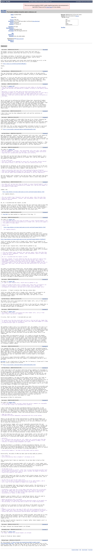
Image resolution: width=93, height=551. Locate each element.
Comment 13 (45, 346)
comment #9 (11, 281)
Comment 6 (45, 147)
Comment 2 (45, 84)
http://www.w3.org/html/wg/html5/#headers (14, 63)
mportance (11, 26)
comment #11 (11, 311)
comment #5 (11, 149)
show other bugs (35, 21)
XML (80, 549)
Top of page (90, 549)
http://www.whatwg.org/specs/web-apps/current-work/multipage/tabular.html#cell (23, 239)
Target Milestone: (10, 28)
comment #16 (11, 531)
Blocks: (12, 41)
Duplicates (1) (10, 38)
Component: (11, 21)
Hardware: (11, 24)
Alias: (12, 17)
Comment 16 (45, 524)
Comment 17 (45, 529)
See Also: (63, 27)
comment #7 (11, 219)
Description (45, 49)
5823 (15, 38)
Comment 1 (45, 71)
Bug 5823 (5, 214)
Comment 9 (45, 217)
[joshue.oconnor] (72, 24)
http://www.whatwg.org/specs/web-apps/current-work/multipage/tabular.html (23, 191)
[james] (72, 23)
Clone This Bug (84, 549)
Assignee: (11, 29)
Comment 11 (45, 298)
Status (12, 14)
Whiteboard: (11, 34)
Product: (12, 19)
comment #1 (11, 86)
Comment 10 (45, 279)
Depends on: (11, 40)
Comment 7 (45, 182)
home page (49, 7)
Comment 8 (45, 212)
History (77, 16)
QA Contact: (11, 30)
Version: (12, 22)
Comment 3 (45, 111)
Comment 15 (45, 400)
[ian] (72, 22)
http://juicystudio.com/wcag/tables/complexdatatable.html (19, 129)
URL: (13, 33)
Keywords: (11, 36)
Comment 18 (45, 540)
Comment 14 (45, 367)
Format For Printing (75, 549)
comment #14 (11, 402)
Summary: (4, 12)
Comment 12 (45, 309)
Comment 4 (45, 117)
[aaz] (72, 19)
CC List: (63, 17)
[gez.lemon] (72, 21)
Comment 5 (45, 133)
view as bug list (20, 38)
